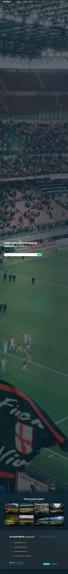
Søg (39, 254)
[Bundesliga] (37, 2)
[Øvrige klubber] (44, 2)
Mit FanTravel (56, 1)
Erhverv (62, 1)
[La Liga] (25, 2)
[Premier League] (19, 2)
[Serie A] (31, 2)
